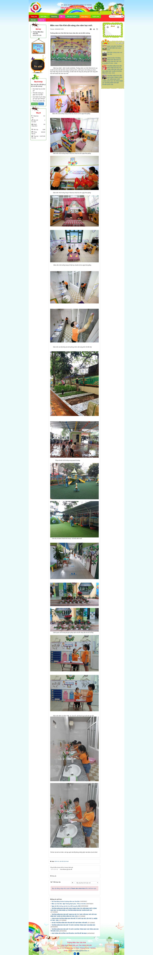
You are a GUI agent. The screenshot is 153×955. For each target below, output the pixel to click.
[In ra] (94, 29)
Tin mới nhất (119, 43)
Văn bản (33, 20)
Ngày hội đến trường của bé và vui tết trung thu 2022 (66, 906)
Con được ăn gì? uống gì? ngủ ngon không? (39, 97)
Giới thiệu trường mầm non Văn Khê (114, 53)
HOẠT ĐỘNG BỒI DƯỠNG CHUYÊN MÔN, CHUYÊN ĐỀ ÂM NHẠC (69, 933)
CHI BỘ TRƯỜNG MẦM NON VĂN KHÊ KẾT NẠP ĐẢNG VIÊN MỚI (69, 922)
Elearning (54, 16)
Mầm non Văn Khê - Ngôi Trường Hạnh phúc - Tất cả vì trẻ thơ (69, 903)
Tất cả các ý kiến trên (39, 101)
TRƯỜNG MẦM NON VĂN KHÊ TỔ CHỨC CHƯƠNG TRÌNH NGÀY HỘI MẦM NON (73, 925)
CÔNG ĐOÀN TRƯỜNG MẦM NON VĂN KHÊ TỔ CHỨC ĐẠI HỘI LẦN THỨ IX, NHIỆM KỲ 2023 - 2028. (111, 60)
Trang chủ (34, 16)
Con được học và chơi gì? (39, 89)
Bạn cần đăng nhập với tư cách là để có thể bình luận (74, 888)
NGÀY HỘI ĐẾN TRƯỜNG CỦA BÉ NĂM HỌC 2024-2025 (114, 48)
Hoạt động (84, 16)
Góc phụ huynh (72, 16)
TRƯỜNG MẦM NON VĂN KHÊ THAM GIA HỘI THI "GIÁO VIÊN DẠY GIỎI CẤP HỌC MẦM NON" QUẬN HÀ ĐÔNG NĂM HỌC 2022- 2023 (73, 915)
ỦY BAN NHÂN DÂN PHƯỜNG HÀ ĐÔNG (76, 5)
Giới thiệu (44, 16)
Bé (62, 16)
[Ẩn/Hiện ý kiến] (72, 882)
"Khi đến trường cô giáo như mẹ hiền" (38, 93)
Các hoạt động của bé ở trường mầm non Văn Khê (65, 901)
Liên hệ (41, 20)
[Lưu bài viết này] (97, 29)
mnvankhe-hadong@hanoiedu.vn (78, 951)
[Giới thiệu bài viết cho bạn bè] (91, 29)
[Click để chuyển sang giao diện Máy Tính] (78, 953)
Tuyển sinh (95, 16)
